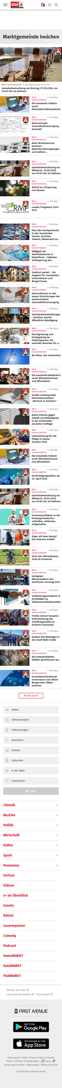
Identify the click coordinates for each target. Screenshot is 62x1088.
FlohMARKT (12, 976)
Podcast (9, 946)
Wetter (15, 709)
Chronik (9, 805)
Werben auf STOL (16, 990)
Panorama (11, 865)
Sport (7, 855)
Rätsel (8, 915)
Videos (8, 885)
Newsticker (18, 740)
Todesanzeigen (20, 729)
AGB (24, 1057)
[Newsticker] (49, 5)
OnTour (9, 875)
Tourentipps (42, 994)
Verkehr (16, 750)
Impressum (14, 1057)
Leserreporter (14, 926)
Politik (8, 825)
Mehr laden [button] (31, 695)
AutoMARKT (12, 966)
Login (33, 791)
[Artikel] (31, 64)
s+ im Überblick (15, 895)
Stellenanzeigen (20, 719)
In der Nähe (18, 770)
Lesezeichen (18, 780)
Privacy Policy (36, 1057)
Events (8, 905)
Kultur (8, 845)
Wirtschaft (11, 835)
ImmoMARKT (13, 956)
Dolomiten (17, 760)
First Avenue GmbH (35, 1071)
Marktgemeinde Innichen (37, 84)
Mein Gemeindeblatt (12, 84)
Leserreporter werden (19, 994)
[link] (31, 90)
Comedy (9, 936)
